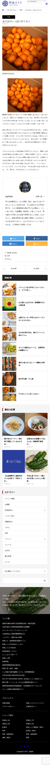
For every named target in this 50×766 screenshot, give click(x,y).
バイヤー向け (10, 516)
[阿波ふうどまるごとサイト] (12, 3)
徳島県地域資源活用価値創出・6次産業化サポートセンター (22, 686)
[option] (25, 600)
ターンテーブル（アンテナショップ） (15, 630)
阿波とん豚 (6, 658)
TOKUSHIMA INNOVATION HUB (13, 675)
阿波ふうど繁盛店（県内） (35, 727)
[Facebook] (21, 746)
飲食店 (4, 727)
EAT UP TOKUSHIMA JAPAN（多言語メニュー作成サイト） (23, 679)
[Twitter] (24, 746)
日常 (8, 17)
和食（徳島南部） (32, 734)
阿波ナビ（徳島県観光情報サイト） (14, 641)
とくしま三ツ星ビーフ (9, 654)
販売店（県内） (31, 730)
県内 (3, 730)
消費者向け (9, 522)
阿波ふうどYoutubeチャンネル (12, 644)
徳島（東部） (6, 737)
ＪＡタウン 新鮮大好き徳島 (12, 637)
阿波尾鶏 (5, 661)
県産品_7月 (30, 720)
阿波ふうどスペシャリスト (35, 703)
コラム (7, 527)
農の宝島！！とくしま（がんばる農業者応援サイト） (20, 682)
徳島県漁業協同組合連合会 (11, 665)
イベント (8, 539)
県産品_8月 (6, 724)
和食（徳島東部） (8, 734)
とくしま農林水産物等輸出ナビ (12, 689)
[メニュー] (46, 3)
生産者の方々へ (31, 706)
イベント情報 (10, 499)
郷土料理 (8, 556)
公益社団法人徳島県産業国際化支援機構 (16, 627)
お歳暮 (7, 504)
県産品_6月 (6, 720)
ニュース (8, 545)
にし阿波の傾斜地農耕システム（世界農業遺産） (19, 672)
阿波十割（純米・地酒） (10, 668)
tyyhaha (9, 196)
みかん (9, 259)
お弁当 (7, 550)
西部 (27, 737)
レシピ (7, 562)
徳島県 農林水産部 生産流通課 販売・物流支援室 (18, 623)
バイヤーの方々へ (8, 706)
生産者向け (9, 510)
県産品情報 (6, 703)
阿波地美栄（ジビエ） (9, 651)
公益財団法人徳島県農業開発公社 (13, 634)
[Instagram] (28, 746)
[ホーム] (3, 10)
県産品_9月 (30, 724)
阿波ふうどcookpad (9, 648)
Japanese (33, 1)
